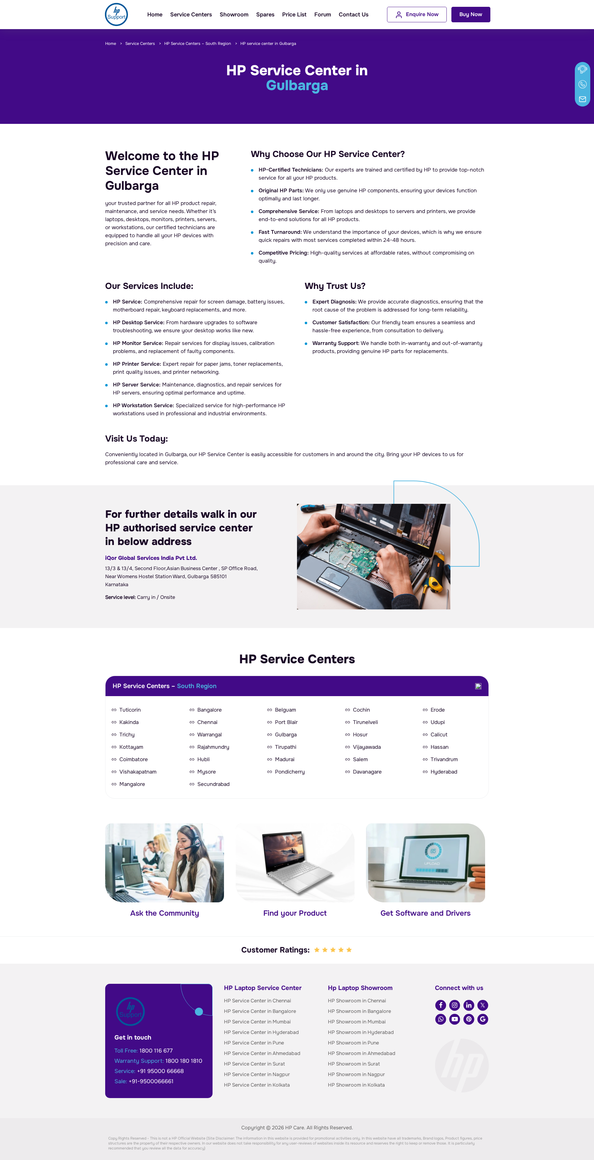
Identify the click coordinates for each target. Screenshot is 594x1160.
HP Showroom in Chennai (357, 1000)
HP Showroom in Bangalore (359, 1011)
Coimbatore (133, 760)
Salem (360, 760)
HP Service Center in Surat (254, 1064)
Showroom (234, 14)
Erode (438, 710)
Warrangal (209, 735)
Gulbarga (286, 735)
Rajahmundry (213, 747)
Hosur (360, 735)
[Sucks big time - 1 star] (317, 950)
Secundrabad (213, 784)
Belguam (285, 710)
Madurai (285, 760)
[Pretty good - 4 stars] (341, 950)
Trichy (127, 735)
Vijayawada (367, 747)
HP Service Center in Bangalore (260, 1011)
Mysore (206, 772)
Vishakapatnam (138, 772)
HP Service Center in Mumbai (257, 1021)
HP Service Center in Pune (254, 1043)
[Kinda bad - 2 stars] (325, 950)
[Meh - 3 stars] (333, 950)
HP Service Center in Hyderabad (261, 1032)
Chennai (207, 722)
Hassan (440, 747)
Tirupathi (285, 747)
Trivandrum (444, 760)
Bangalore (209, 710)
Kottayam (131, 747)
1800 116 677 (156, 1050)
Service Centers (191, 14)
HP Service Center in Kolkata (257, 1085)
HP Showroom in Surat (354, 1064)
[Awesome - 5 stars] (349, 950)
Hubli (203, 760)
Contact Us (353, 14)
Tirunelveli (365, 722)
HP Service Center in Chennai (257, 1000)
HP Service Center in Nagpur (257, 1074)
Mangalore (132, 784)
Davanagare (367, 772)
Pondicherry (290, 772)
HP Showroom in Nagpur (356, 1074)
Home (154, 14)
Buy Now (470, 14)
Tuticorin (130, 710)
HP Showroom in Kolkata (356, 1085)
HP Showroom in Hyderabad (361, 1032)
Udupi (438, 722)
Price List (294, 14)
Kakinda (129, 722)
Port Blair (286, 722)
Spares (265, 14)
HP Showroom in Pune (353, 1043)
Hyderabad (444, 772)
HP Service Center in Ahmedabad (262, 1053)
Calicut (439, 735)
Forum (322, 14)
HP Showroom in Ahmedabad (361, 1053)
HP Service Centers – (197, 43)
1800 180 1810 (184, 1061)
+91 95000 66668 (160, 1071)
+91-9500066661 (151, 1081)
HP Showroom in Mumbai (357, 1021)
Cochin (361, 710)
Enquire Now (422, 14)
